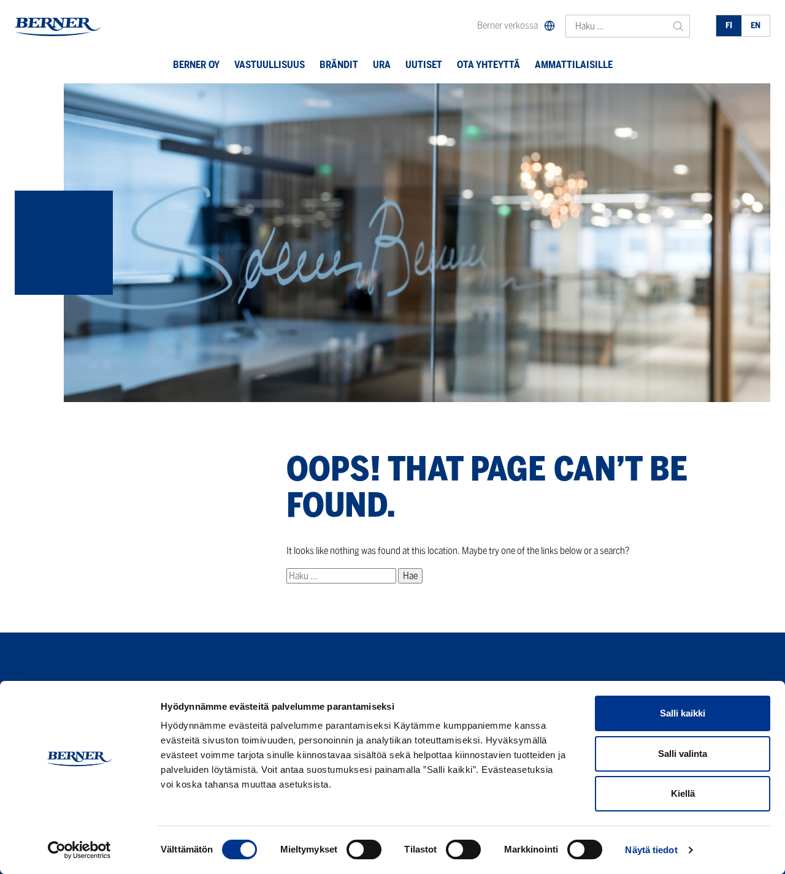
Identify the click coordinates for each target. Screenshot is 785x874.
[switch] (364, 849)
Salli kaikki (682, 713)
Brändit (339, 64)
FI (729, 25)
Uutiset (423, 64)
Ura (382, 64)
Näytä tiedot (651, 850)
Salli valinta (682, 753)
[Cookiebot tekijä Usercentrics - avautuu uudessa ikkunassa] (79, 850)
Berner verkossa (507, 25)
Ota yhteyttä (488, 64)
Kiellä (683, 793)
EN (755, 25)
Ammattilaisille (574, 64)
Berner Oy (196, 64)
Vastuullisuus (269, 64)
